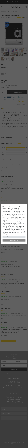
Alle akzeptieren (14, 240)
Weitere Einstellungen (8, 236)
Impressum (5, 230)
